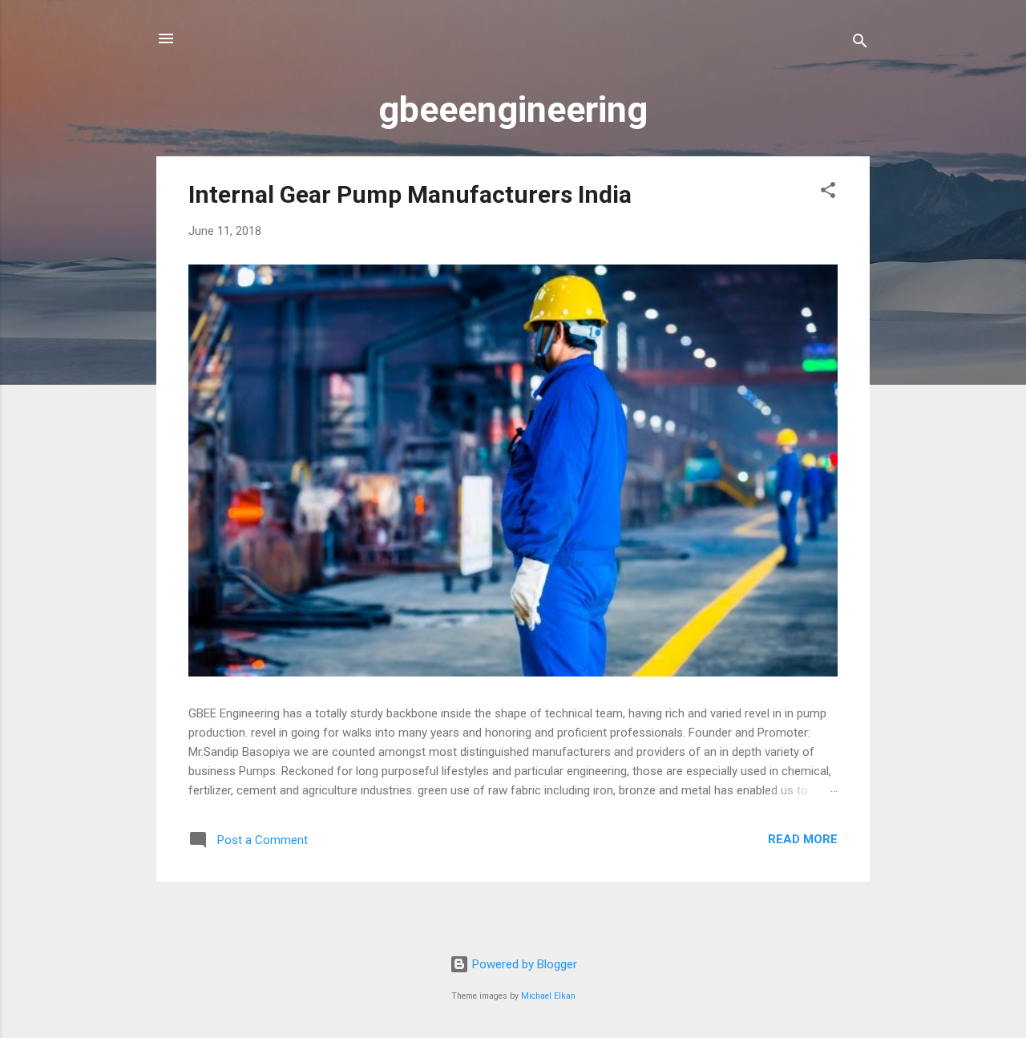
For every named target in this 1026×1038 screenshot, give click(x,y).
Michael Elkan (548, 996)
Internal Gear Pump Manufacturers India (410, 194)
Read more (803, 839)
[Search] (860, 43)
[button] (828, 192)
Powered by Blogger (523, 964)
